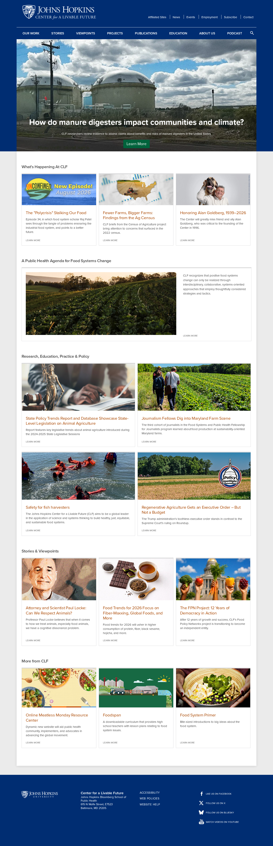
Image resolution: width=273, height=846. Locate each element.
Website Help (150, 804)
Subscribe (230, 17)
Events (190, 17)
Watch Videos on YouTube (222, 822)
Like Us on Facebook (218, 793)
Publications (146, 33)
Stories (57, 33)
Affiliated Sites (157, 17)
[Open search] (252, 33)
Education (178, 33)
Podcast (234, 33)
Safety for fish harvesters (48, 507)
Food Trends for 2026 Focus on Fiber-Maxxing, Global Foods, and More (133, 612)
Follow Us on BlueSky (220, 812)
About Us (207, 33)
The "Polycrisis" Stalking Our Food (56, 212)
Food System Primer (198, 715)
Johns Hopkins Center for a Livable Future (61, 12)
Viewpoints (85, 33)
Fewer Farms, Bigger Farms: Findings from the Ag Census (129, 215)
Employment (209, 17)
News (176, 17)
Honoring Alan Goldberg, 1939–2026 (213, 212)
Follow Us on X (215, 803)
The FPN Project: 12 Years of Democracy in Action (205, 610)
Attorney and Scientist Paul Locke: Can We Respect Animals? (56, 610)
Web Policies (149, 798)
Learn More (136, 144)
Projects (115, 33)
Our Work (31, 33)
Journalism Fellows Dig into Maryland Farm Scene (186, 418)
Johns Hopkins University (40, 794)
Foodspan (112, 715)
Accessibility (150, 792)
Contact (248, 17)
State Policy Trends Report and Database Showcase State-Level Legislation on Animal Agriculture (77, 421)
